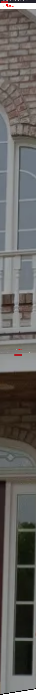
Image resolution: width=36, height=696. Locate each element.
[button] (32, 6)
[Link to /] (8, 6)
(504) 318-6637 (25, 0)
